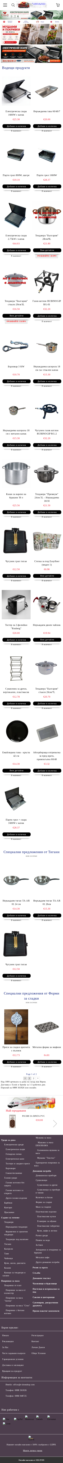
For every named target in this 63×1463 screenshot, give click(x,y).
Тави (6, 1254)
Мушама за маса (43, 1138)
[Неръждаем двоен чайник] (46, 604)
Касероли (8, 1249)
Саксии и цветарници (44, 1297)
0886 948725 (21, 1396)
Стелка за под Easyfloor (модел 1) (46, 563)
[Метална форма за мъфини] (46, 1026)
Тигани (7, 1244)
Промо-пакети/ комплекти (46, 1311)
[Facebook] (5, 1402)
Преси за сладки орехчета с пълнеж (16, 1049)
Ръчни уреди (42, 1235)
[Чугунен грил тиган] (16, 540)
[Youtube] (24, 1402)
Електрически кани (15, 1159)
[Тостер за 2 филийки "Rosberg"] (16, 604)
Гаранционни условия (12, 1359)
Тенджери (9, 1222)
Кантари (8, 1207)
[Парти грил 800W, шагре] (16, 154)
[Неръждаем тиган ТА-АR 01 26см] (46, 880)
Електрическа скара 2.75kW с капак (16, 237)
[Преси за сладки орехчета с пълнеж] (16, 1026)
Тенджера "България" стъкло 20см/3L (16, 303)
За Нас (5, 1347)
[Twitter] (11, 1402)
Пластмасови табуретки (48, 1226)
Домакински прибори (46, 1175)
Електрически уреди (14, 1144)
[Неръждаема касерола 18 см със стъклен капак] (46, 346)
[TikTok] (31, 1402)
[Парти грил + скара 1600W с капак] (16, 799)
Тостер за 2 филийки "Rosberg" (16, 627)
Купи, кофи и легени (47, 1231)
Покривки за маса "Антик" (13, 1299)
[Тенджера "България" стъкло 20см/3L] (16, 280)
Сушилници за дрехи (47, 1185)
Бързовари (11, 1168)
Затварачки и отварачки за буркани (47, 1251)
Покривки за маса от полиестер (14, 1291)
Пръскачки (9, 1212)
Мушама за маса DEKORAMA (44, 1144)
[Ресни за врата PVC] (12, 1121)
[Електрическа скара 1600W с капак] (16, 91)
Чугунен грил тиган (16, 561)
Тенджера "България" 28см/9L (46, 237)
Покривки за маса (10, 1281)
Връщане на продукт (12, 1371)
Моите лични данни (32, 1450)
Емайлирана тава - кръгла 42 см (16, 754)
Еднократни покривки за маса (47, 1164)
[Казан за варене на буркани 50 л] (16, 473)
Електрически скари (15, 1149)
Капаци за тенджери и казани (14, 1274)
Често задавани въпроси (13, 1353)
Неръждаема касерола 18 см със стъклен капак (47, 368)
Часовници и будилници (45, 1284)
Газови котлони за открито (13, 1191)
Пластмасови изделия (46, 1212)
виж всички (31, 856)
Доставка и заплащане (13, 1365)
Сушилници (41, 1180)
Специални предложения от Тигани (31, 852)
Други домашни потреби (47, 1262)
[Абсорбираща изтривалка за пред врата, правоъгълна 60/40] (46, 732)
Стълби (36, 1273)
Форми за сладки (44, 1202)
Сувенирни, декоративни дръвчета (45, 1304)
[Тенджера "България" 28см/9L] (46, 215)
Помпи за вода (43, 1240)
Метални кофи (42, 1257)
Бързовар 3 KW (16, 366)
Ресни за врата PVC (33, 1116)
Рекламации (8, 1341)
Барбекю (8, 1203)
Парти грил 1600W (47, 175)
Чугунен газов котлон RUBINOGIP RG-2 (46, 432)
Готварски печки (14, 1154)
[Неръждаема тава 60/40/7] (46, 91)
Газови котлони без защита (14, 1184)
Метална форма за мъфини (47, 1047)
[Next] (58, 15)
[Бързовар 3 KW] (16, 346)
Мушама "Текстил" (46, 1158)
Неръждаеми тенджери (16, 1227)
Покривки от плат (13, 1285)
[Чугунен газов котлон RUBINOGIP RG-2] (46, 410)
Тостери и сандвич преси (18, 1163)
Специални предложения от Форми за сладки (31, 995)
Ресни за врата (40, 1267)
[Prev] (5, 15)
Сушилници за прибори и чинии (48, 1191)
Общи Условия (39, 1353)
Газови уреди (10, 1178)
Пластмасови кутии (46, 1216)
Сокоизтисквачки (14, 1173)
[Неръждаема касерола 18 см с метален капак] (16, 410)
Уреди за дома (8, 1140)
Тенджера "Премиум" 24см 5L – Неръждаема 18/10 (47, 497)
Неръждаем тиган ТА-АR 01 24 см (16, 902)
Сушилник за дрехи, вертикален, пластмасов (16, 690)
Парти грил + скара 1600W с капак (16, 821)
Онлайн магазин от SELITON (31, 1460)
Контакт (35, 1341)
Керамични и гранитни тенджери (16, 1233)
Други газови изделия (16, 1198)
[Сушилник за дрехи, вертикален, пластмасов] (16, 668)
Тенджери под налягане (17, 1239)
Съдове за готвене (10, 1218)
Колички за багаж (44, 1197)
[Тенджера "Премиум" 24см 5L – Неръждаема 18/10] (46, 473)
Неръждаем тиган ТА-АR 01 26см (47, 902)
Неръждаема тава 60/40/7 (46, 111)
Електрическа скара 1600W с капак (16, 113)
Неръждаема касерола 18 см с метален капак (16, 432)
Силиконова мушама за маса (47, 1151)
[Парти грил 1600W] (46, 154)
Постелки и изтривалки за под (46, 1290)
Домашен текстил (42, 1278)
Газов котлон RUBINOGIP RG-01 (47, 303)
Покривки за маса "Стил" (18, 1306)
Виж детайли (47, 250)
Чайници (8, 1258)
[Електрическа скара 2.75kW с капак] (16, 215)
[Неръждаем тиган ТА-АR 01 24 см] (16, 880)
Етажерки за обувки (46, 1221)
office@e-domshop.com (24, 1385)
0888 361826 (21, 1390)
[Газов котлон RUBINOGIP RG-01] (46, 280)
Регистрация (37, 1335)
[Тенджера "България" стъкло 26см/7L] (46, 668)
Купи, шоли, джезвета (14, 1263)
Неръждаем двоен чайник (47, 625)
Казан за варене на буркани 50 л (16, 496)
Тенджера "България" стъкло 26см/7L (46, 690)
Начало (5, 1335)
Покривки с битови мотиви (14, 1311)
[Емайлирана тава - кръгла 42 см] (16, 732)
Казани (7, 1268)
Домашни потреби (42, 1171)
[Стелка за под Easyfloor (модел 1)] (46, 540)
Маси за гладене (43, 1207)
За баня (39, 1245)
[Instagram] (18, 1402)
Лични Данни (38, 1347)
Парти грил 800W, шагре (16, 175)
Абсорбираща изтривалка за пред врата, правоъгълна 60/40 (46, 756)
